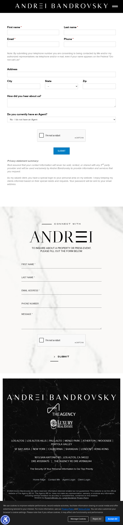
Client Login (84, 479)
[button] (5, 519)
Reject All (97, 519)
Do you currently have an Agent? (27, 114)
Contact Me (54, 479)
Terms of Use (84, 509)
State (48, 81)
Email (11, 39)
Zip (85, 81)
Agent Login (68, 479)
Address (12, 69)
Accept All (112, 519)
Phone (69, 39)
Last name (71, 27)
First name (14, 27)
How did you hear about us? (24, 96)
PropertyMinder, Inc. (53, 498)
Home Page (39, 479)
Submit (62, 151)
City (9, 81)
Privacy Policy (83, 498)
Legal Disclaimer (69, 498)
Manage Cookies (78, 519)
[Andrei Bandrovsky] (61, 6)
